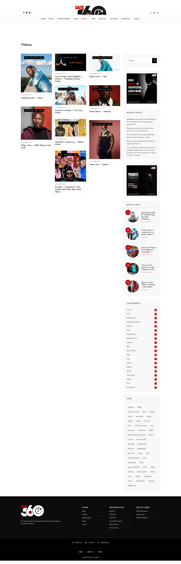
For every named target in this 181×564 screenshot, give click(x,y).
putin (144, 458)
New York (131, 453)
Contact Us (112, 514)
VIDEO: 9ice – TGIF (98, 76)
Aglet (139, 407)
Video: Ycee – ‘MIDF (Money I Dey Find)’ (36, 146)
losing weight (141, 439)
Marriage (131, 444)
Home (43, 19)
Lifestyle (129, 342)
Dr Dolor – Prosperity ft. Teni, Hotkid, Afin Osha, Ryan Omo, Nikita (68, 189)
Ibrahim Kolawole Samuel (136, 435)
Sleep (153, 467)
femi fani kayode (141, 425)
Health (151, 430)
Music (76, 19)
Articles (102, 19)
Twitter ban (147, 476)
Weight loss (132, 485)
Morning (131, 449)
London (130, 439)
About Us (112, 511)
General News (131, 334)
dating (149, 416)
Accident (131, 407)
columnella (139, 416)
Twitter (137, 476)
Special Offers (114, 524)
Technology (131, 375)
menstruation (142, 444)
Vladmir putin (140, 481)
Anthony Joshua (133, 412)
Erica (129, 425)
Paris (147, 453)
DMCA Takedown (141, 518)
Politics (129, 363)
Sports (129, 371)
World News (131, 387)
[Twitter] (154, 12)
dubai (138, 421)
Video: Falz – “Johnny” (99, 164)
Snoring (130, 472)
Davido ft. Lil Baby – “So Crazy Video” (68, 111)
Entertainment (64, 19)
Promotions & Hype (115, 521)
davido (130, 421)
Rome (142, 462)
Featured (130, 326)
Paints (140, 453)
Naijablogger (141, 449)
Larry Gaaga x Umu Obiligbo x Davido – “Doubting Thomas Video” (68, 79)
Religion (129, 367)
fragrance (131, 430)
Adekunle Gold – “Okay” (32, 97)
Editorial (114, 19)
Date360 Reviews (142, 511)
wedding (151, 481)
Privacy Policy (113, 528)
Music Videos (34, 57)
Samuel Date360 (133, 467)
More (136, 19)
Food (128, 330)
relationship (132, 462)
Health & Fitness (132, 338)
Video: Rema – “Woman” (100, 111)
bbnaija (152, 412)
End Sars (147, 421)
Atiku (144, 412)
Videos (84, 19)
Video (130, 481)
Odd (128, 359)
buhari (130, 416)
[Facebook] (150, 12)
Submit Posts (140, 514)
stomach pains (142, 472)
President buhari (133, 458)
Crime (129, 314)
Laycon (151, 435)
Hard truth (141, 430)
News (51, 19)
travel (130, 476)
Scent (145, 467)
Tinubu (152, 472)
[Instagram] (157, 12)
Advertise (125, 19)
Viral (93, 19)
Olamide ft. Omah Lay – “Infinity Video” (69, 143)
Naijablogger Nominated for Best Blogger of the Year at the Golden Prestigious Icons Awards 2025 (141, 121)
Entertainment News (133, 322)
